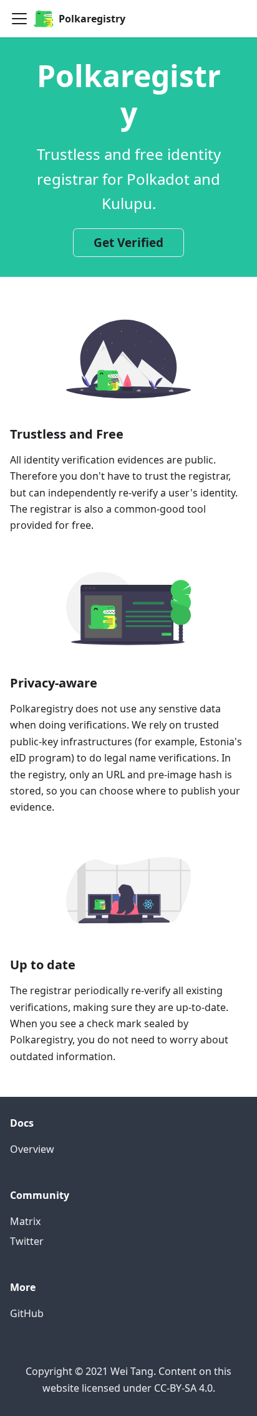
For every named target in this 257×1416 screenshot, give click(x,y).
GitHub (27, 1313)
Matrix (25, 1221)
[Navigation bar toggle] (19, 18)
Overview (32, 1149)
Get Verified (128, 243)
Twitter (27, 1241)
